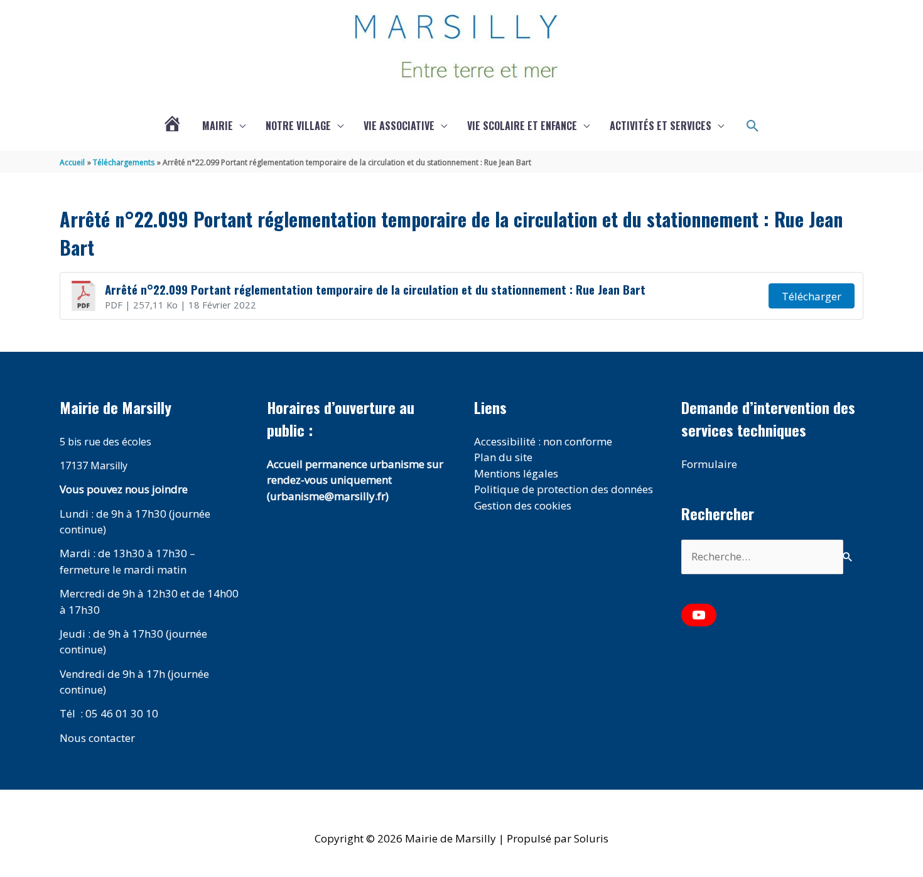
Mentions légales (516, 473)
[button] (753, 126)
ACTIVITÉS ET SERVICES (660, 125)
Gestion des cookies (522, 505)
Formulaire (709, 464)
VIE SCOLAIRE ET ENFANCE (522, 125)
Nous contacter (97, 738)
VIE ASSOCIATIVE (399, 125)
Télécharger (811, 296)
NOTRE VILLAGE (298, 125)
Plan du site (503, 457)
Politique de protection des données (563, 489)
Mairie (217, 125)
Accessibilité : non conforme (543, 441)
